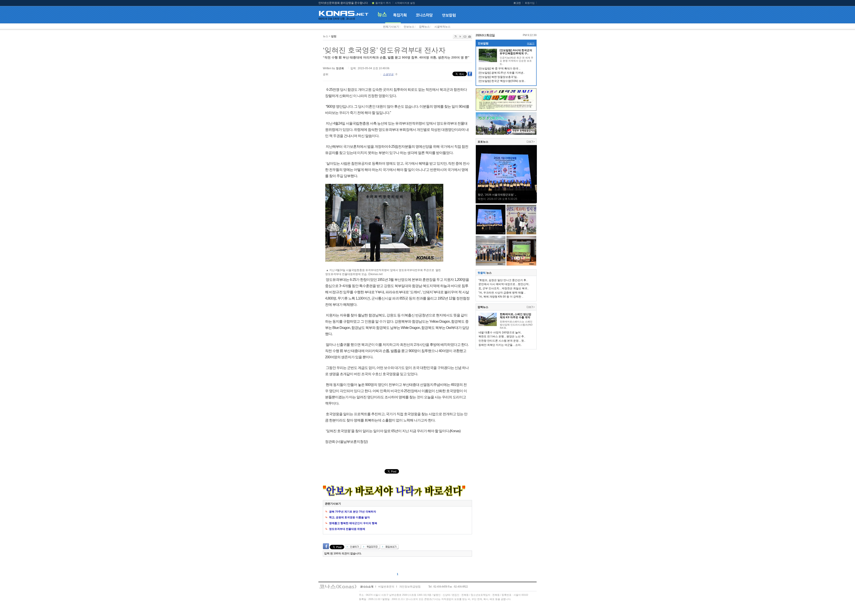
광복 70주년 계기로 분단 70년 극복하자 (352, 511)
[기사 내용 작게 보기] (460, 37)
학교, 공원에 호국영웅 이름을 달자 (349, 517)
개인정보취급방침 (410, 586)
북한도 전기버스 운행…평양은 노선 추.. (501, 336)
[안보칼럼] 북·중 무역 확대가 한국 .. (499, 68)
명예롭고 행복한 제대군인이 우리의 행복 (353, 523)
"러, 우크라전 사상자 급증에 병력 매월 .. (501, 292)
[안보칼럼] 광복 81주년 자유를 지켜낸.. (502, 72)
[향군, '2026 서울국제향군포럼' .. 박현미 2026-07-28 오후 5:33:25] (506, 202)
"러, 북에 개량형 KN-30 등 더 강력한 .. (500, 296)
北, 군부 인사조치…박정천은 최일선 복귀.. (503, 288)
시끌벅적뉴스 (442, 26)
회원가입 (530, 3)
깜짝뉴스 (424, 26)
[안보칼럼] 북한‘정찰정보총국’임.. (498, 77)
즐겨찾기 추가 (383, 3)
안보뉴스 (409, 26)
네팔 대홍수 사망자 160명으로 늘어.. (500, 332)
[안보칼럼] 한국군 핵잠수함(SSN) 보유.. (502, 81)
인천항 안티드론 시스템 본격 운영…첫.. (501, 340)
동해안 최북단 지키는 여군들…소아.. (500, 345)
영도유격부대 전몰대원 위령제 (347, 529)
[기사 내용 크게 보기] (455, 37)
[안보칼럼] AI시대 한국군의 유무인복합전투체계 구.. (516, 52)
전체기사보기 (391, 26)
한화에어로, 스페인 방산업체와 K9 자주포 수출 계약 (515, 316)
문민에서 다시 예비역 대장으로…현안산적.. (504, 284)
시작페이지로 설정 (405, 3)
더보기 (530, 43)
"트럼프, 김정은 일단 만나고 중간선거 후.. (502, 280)
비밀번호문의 (386, 586)
